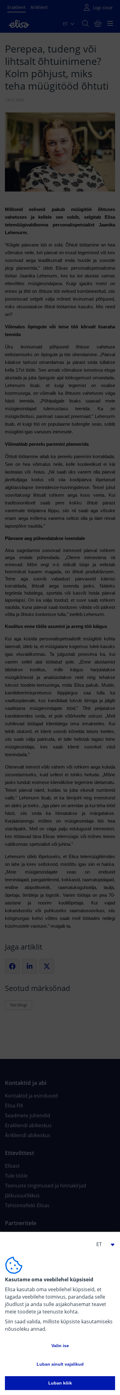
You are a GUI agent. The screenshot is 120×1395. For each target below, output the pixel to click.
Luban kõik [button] (60, 1382)
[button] (102, 1244)
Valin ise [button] (60, 1345)
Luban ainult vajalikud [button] (60, 1364)
